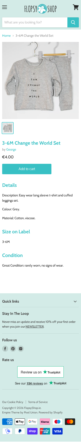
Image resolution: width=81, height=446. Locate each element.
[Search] (73, 22)
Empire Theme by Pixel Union (19, 412)
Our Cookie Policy (12, 402)
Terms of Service (38, 402)
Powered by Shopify (51, 412)
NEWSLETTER (34, 326)
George (11, 149)
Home (6, 36)
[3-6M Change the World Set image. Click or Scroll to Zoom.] (40, 80)
